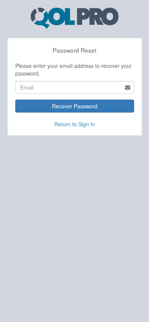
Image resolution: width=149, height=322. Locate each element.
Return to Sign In (74, 124)
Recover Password (74, 106)
